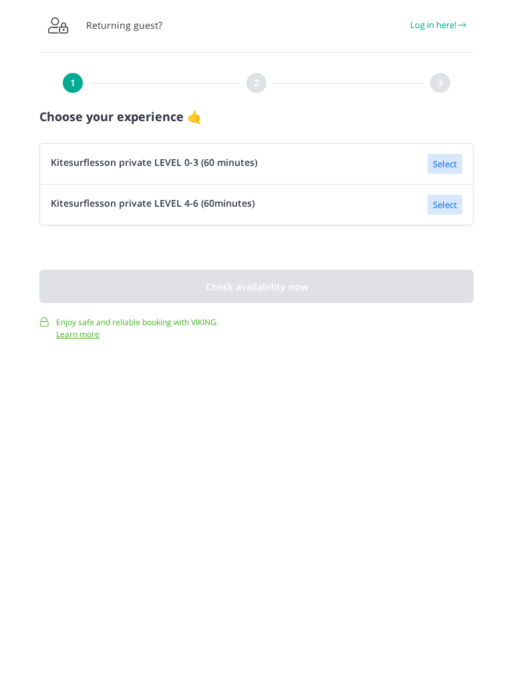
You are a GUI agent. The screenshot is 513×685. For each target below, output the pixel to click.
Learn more (78, 334)
